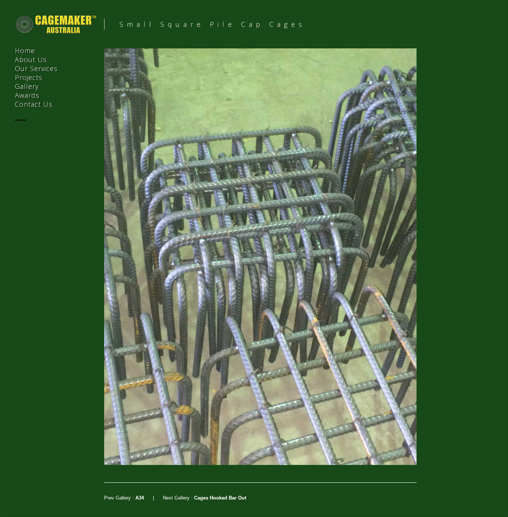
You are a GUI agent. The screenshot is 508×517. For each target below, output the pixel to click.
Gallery (27, 86)
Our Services (36, 68)
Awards (27, 95)
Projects (28, 77)
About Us (31, 59)
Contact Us (33, 104)
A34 (139, 498)
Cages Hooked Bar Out (220, 498)
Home (25, 50)
